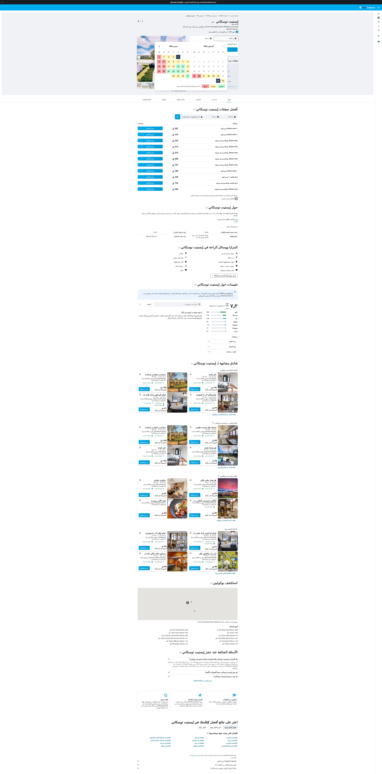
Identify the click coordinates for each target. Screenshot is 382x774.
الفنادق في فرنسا (165, 743)
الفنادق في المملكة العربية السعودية (160, 737)
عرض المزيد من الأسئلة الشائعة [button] (202, 681)
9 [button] (173, 61)
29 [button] (194, 76)
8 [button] (194, 61)
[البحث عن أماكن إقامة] (378, 18)
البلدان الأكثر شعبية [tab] (230, 727)
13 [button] (204, 66)
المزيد (236, 221)
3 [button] (218, 61)
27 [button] (204, 76)
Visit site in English (176, 2)
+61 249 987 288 (232, 29)
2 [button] (173, 57)
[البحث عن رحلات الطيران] (378, 14)
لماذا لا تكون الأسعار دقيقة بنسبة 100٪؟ (223, 768)
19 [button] (209, 71)
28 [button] (199, 76)
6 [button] (203, 61)
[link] (224, 414)
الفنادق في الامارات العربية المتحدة (160, 740)
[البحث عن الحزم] (378, 26)
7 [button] (199, 61)
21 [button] (199, 71)
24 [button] (218, 76)
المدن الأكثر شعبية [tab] (215, 727)
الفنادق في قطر (199, 737)
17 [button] (218, 71)
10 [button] (218, 66)
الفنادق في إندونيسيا (198, 740)
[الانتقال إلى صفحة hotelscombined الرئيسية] (367, 7)
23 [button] (223, 76)
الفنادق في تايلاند (166, 746)
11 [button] (213, 66)
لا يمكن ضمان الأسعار (195, 755)
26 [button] (209, 76)
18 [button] (213, 71)
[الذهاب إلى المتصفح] (378, 30)
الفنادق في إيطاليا (199, 746)
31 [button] (218, 81)
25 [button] (213, 76)
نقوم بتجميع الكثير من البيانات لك (225, 765)
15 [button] (194, 66)
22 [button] (194, 71)
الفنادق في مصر (199, 743)
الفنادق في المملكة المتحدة (229, 746)
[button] (2, 2)
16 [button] (223, 71)
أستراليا (226, 16)
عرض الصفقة (195, 389)
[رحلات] (378, 36)
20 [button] (204, 71)
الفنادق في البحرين (231, 743)
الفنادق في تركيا (232, 740)
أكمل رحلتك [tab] (202, 727)
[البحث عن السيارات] (378, 22)
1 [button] (194, 57)
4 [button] (213, 61)
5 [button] (208, 61)
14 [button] (199, 66)
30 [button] (223, 81)
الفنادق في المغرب (231, 737)
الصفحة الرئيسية (234, 16)
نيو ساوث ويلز (213, 16)
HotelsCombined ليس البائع (226, 761)
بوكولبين (201, 16)
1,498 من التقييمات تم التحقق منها (220, 32)
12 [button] (209, 66)
